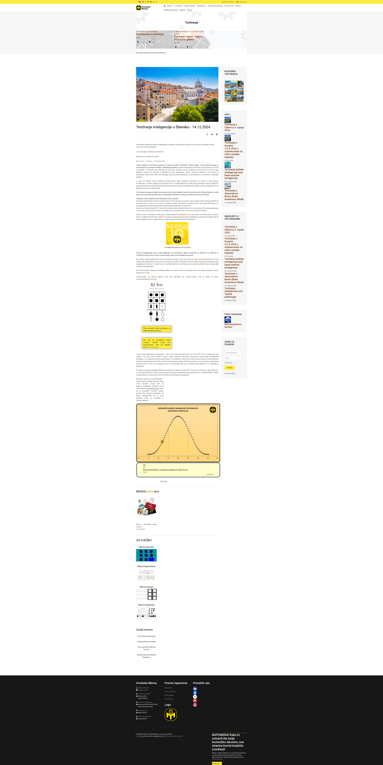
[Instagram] (156, 2)
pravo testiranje (151, 347)
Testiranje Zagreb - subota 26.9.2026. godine (188, 38)
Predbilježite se (183, 214)
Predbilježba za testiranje (150, 34)
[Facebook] (207, 134)
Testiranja (179, 6)
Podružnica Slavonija (144, 716)
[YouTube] (220, 701)
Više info (163, 481)
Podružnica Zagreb (144, 694)
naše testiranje (200, 259)
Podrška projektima (171, 10)
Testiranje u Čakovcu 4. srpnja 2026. (234, 127)
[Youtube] (151, 2)
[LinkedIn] (153, 2)
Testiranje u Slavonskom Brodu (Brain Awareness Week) (234, 195)
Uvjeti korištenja (170, 691)
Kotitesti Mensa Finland (146, 642)
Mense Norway (150, 279)
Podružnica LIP (143, 710)
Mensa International (215, 6)
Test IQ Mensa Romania (146, 636)
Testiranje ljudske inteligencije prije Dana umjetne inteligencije (234, 174)
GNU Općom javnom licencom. (173, 736)
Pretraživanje (169, 699)
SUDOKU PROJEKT (190, 6)
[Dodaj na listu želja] (149, 41)
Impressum (168, 688)
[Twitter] (212, 134)
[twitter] (148, 2)
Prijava (189, 10)
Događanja (201, 6)
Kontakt (238, 6)
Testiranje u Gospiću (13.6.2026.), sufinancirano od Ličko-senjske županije (234, 149)
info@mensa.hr (242, 2)
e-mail (146, 273)
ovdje (175, 270)
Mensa (169, 6)
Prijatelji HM (229, 6)
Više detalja (140, 529)
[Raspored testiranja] (234, 91)
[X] (220, 697)
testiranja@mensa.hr (144, 219)
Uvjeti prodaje (169, 695)
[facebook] (145, 2)
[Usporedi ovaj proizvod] (153, 41)
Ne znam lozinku (230, 373)
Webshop (182, 10)
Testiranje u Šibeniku (156, 152)
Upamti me (228, 363)
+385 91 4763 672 (228, 2)
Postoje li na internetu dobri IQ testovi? (151, 53)
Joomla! (138, 736)
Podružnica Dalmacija (145, 702)
